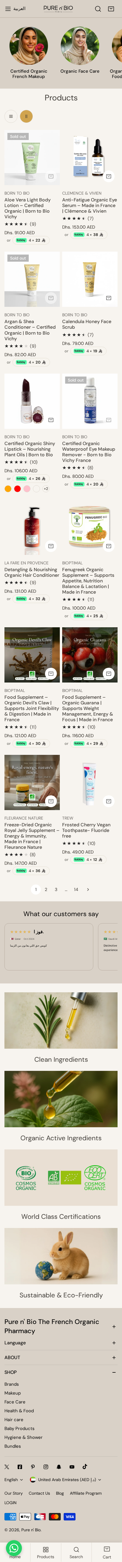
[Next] (86, 890)
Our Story (13, 1493)
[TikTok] (85, 1466)
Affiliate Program (86, 1493)
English (11, 1479)
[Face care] (80, 46)
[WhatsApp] (14, 1548)
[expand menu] (8, 8)
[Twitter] (6, 1466)
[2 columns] (26, 116)
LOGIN (10, 1502)
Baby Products (19, 1428)
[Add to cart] (51, 176)
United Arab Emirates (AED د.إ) (67, 1479)
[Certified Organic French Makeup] (28, 46)
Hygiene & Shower (23, 1437)
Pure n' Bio (31, 1529)
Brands (11, 1384)
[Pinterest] (32, 1466)
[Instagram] (45, 1466)
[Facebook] (19, 1466)
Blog (60, 1493)
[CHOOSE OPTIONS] (109, 298)
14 (76, 889)
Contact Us (39, 1493)
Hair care (13, 1420)
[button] (111, 8)
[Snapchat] (58, 1466)
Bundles (12, 1446)
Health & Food (19, 1411)
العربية (19, 9)
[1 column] (10, 116)
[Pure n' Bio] (58, 8)
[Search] (98, 8)
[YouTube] (71, 1466)
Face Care (14, 1402)
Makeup (12, 1393)
